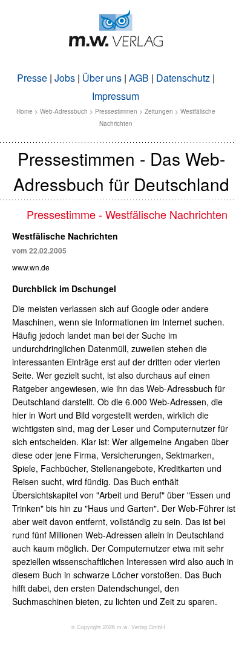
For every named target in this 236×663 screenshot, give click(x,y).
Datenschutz (183, 78)
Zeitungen (159, 111)
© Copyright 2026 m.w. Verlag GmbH (118, 627)
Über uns (102, 78)
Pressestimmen (116, 111)
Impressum (115, 96)
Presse (32, 78)
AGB (139, 78)
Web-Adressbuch (64, 111)
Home (24, 111)
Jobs (64, 78)
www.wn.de (31, 267)
